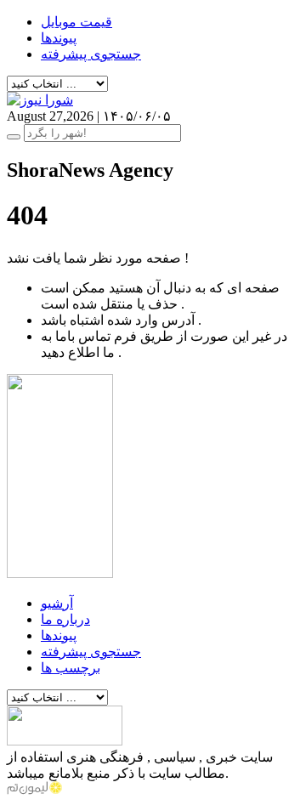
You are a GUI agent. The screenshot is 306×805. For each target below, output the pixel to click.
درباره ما (65, 619)
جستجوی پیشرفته (91, 54)
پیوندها (58, 38)
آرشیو (57, 603)
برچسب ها (70, 667)
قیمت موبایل (76, 21)
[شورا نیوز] (40, 100)
